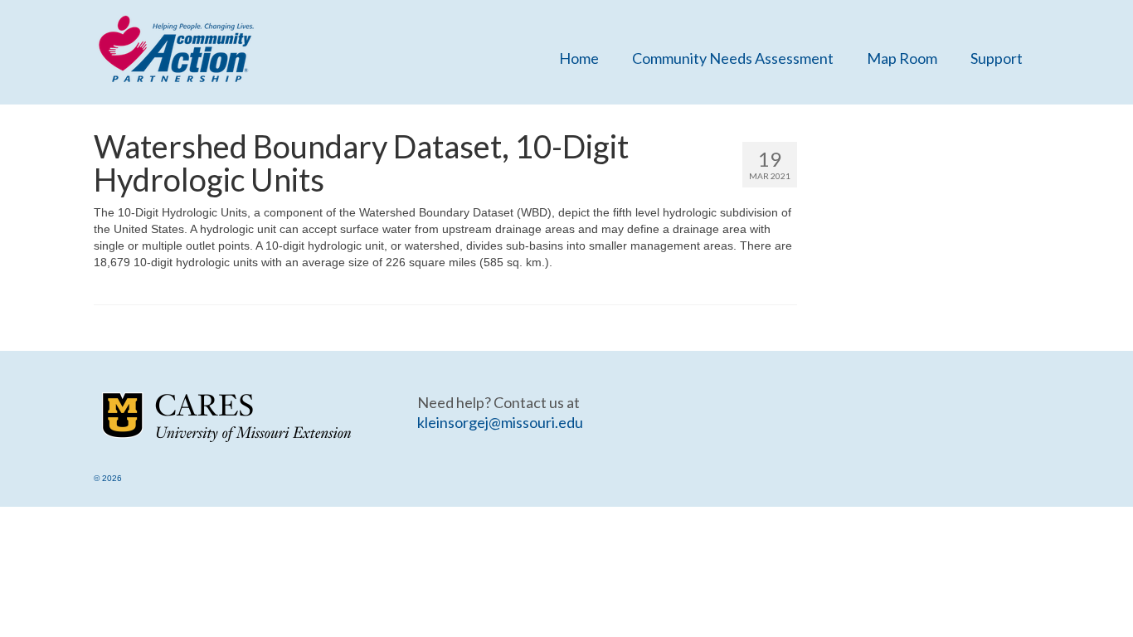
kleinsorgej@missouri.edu (500, 422)
